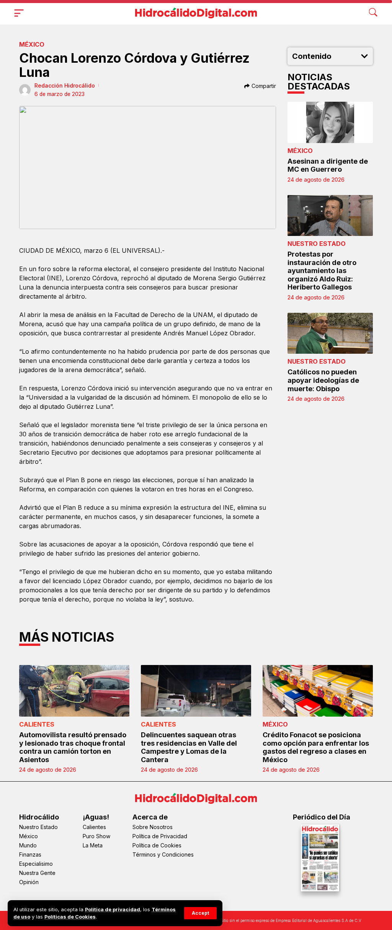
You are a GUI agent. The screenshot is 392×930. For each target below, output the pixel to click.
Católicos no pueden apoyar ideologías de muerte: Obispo (323, 380)
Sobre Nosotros (152, 827)
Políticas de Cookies (70, 917)
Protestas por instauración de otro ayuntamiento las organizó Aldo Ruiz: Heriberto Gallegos (321, 270)
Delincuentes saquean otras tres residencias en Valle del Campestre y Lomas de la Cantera (189, 747)
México (31, 44)
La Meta (93, 845)
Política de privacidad (112, 909)
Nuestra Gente (37, 873)
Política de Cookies (156, 845)
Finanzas (30, 854)
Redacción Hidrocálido (64, 85)
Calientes (36, 724)
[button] (200, 913)
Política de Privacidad (159, 836)
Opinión (29, 882)
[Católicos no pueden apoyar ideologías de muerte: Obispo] (330, 333)
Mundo (28, 845)
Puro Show (96, 836)
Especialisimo (36, 863)
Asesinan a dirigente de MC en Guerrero (327, 165)
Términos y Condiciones (163, 854)
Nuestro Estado (316, 243)
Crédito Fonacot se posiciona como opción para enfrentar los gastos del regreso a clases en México (316, 747)
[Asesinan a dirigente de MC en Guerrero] (330, 122)
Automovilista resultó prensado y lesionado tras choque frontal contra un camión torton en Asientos (72, 747)
